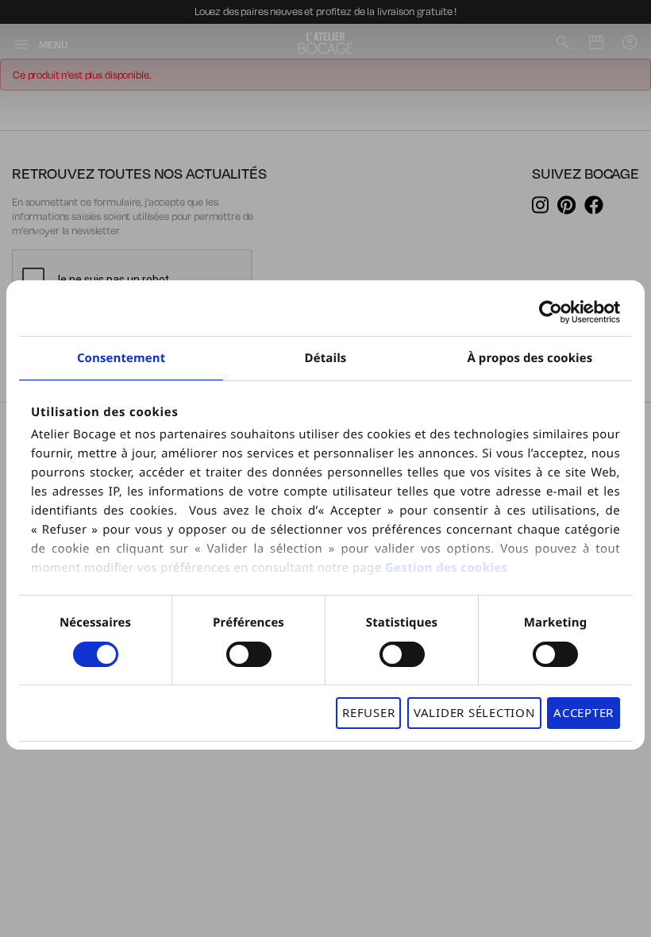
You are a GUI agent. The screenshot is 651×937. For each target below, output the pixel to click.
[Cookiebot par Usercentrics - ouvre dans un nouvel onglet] (550, 312)
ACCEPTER (583, 712)
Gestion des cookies (446, 568)
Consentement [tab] (121, 358)
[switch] (249, 654)
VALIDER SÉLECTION (474, 712)
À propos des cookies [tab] (529, 358)
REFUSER (368, 712)
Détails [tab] (326, 358)
